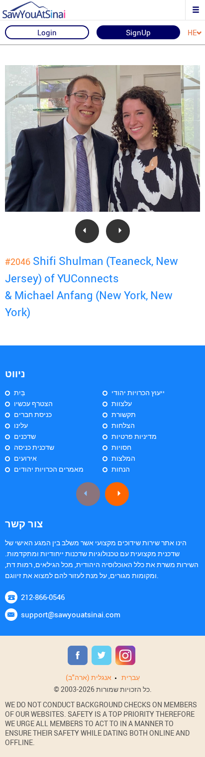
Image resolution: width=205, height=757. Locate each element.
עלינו (21, 425)
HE (192, 33)
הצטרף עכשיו (33, 403)
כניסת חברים (33, 414)
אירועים (25, 458)
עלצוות (121, 403)
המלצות (123, 458)
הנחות (120, 469)
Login (47, 32)
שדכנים (25, 436)
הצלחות (123, 425)
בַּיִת (19, 392)
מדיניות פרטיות (134, 436)
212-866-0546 (43, 597)
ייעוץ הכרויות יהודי (138, 392)
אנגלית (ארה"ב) (88, 677)
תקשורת (123, 414)
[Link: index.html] (42, 9)
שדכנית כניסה (34, 447)
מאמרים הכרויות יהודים (49, 469)
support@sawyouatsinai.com (70, 614)
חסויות (121, 447)
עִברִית (130, 677)
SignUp (138, 32)
